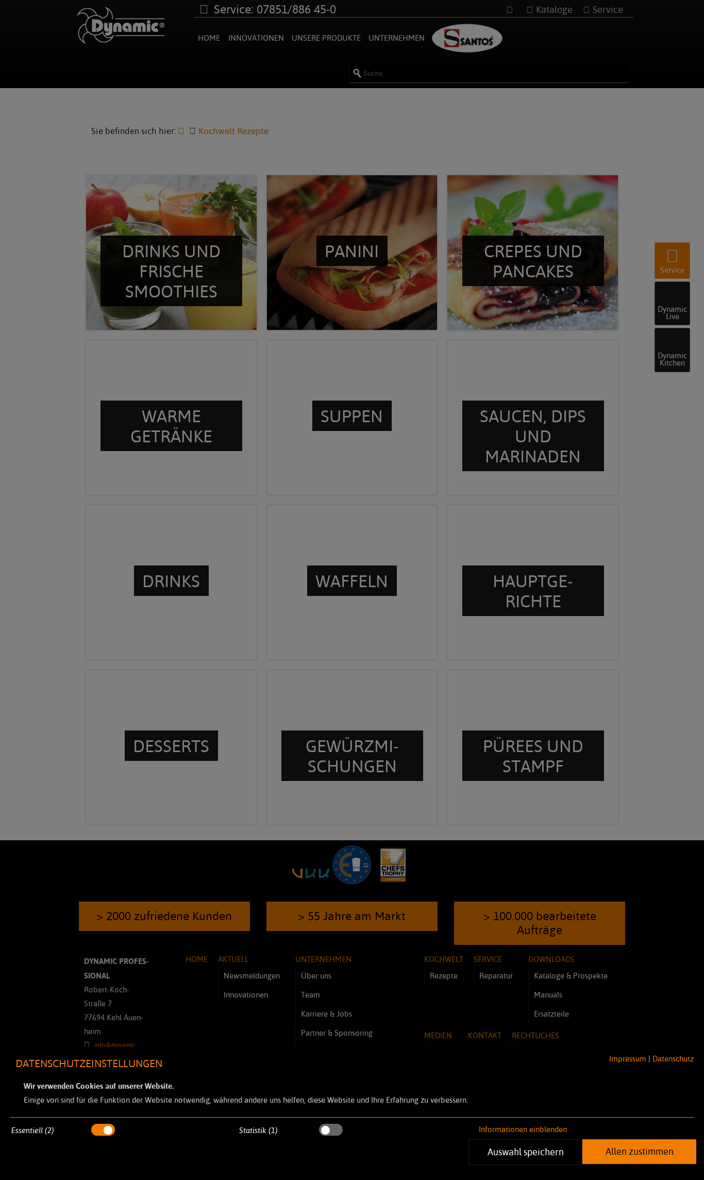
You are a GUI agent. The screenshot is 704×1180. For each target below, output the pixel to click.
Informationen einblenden (523, 1129)
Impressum (627, 1058)
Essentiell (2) (32, 1130)
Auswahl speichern (525, 1151)
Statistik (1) (258, 1130)
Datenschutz (673, 1058)
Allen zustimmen (639, 1151)
